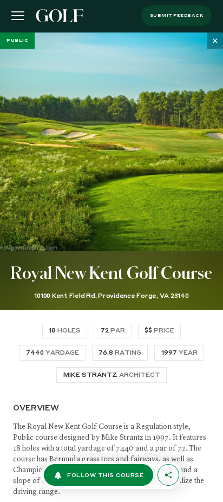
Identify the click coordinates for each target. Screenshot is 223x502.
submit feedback (177, 16)
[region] (111, 267)
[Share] (168, 475)
